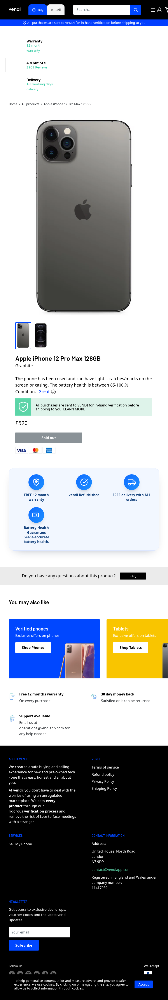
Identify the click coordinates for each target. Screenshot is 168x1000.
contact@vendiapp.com (111, 869)
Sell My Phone (20, 844)
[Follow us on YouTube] (37, 974)
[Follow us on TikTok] (45, 974)
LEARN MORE (74, 409)
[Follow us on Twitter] (20, 974)
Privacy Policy (103, 781)
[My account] (159, 9)
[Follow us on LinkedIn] (53, 974)
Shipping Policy (104, 788)
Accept (143, 984)
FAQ (133, 576)
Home (13, 104)
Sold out (49, 437)
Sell (58, 10)
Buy (40, 10)
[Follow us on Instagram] (28, 974)
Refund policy (103, 774)
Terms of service (105, 767)
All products (30, 104)
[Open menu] (153, 10)
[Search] (135, 10)
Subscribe (23, 945)
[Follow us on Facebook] (12, 974)
